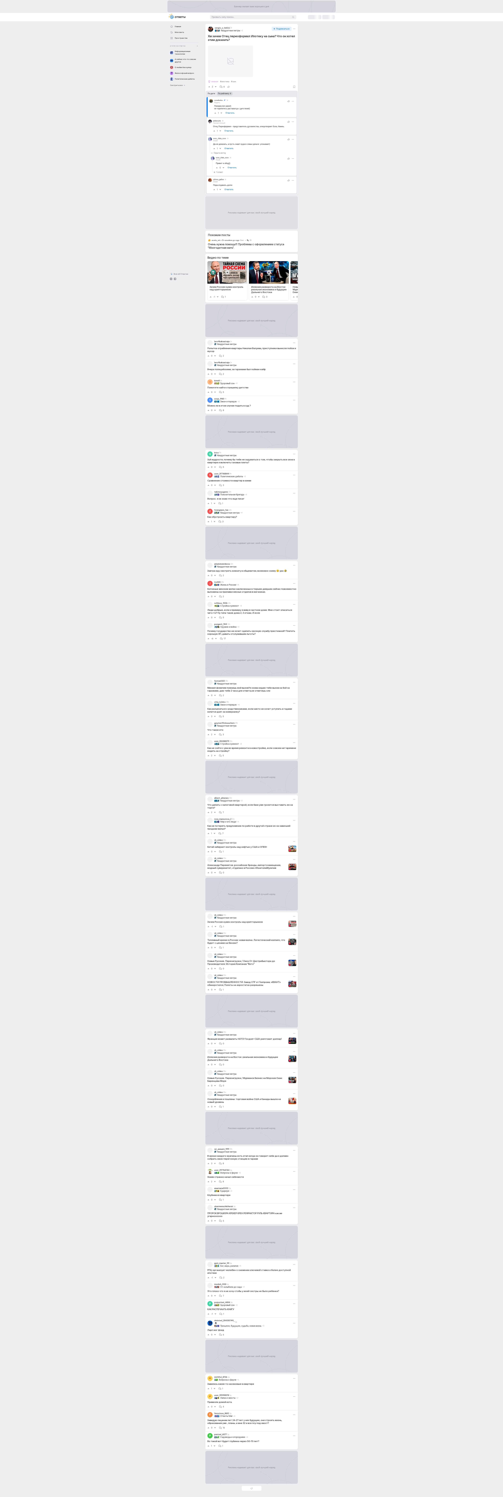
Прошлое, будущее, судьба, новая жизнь (240, 1326)
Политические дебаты (231, 476)
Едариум (224, 1191)
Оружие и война (228, 627)
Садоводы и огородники (232, 1437)
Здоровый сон (227, 383)
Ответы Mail (226, 1416)
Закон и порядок (228, 401)
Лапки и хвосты (227, 1398)
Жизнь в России (228, 585)
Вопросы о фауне (229, 1173)
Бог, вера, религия (229, 1266)
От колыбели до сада (230, 240)
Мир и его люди (228, 822)
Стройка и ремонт (229, 606)
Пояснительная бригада (232, 494)
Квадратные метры (230, 30)
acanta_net (216, 240)
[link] (227, 280)
